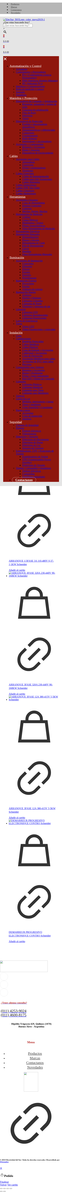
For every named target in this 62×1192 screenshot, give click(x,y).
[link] (31, 1113)
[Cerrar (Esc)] (11, 1188)
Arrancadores (26, 184)
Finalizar (4, 1182)
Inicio (3, 181)
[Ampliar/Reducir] (1, 1188)
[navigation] (31, 1176)
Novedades (35, 1067)
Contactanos (35, 1063)
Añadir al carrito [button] (17, 446)
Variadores (13, 184)
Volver (3, 1184)
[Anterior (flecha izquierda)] (1, 1191)
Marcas (35, 1058)
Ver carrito (12, 1184)
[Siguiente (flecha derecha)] (4, 1191)
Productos (35, 1053)
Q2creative (4, 1162)
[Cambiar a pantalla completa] (4, 1188)
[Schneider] (24, 277)
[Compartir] (7, 1188)
